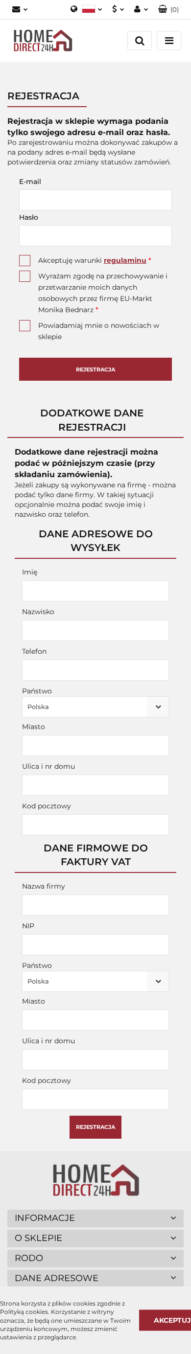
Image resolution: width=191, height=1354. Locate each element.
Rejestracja (95, 369)
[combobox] (95, 706)
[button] (168, 9)
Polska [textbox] (38, 707)
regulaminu (125, 260)
